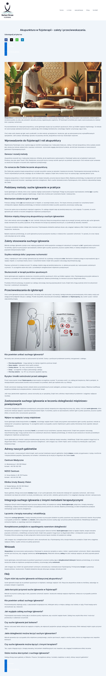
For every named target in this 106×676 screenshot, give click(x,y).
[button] (53, 46)
